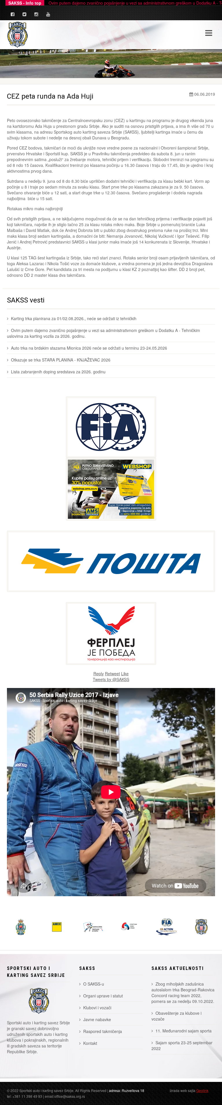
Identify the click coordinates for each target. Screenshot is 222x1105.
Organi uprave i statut (103, 996)
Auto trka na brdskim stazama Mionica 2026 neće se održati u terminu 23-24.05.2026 (89, 348)
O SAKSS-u (93, 984)
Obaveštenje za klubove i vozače (176, 1016)
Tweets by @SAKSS (111, 679)
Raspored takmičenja (102, 1031)
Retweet (112, 673)
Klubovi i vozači (97, 1007)
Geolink (202, 1090)
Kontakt (90, 1043)
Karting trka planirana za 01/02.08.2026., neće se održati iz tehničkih (73, 318)
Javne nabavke (97, 1019)
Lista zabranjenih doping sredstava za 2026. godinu (58, 372)
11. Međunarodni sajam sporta (184, 1031)
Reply (98, 673)
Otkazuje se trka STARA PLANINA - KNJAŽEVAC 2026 (60, 360)
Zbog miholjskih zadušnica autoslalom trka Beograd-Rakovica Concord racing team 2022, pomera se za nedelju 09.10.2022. (182, 992)
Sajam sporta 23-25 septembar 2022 (181, 1045)
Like (125, 673)
